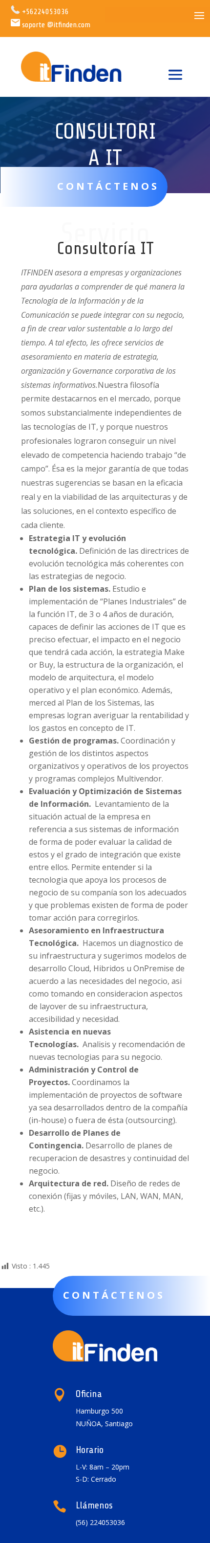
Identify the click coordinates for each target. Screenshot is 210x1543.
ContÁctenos (114, 1295)
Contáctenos (108, 186)
